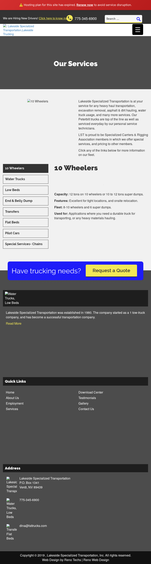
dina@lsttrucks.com (33, 525)
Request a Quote (111, 270)
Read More (13, 323)
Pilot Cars (12, 233)
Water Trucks (15, 179)
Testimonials (87, 397)
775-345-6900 (29, 499)
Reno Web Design (96, 559)
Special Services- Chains (23, 244)
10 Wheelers (14, 168)
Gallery (83, 403)
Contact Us (86, 409)
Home (10, 392)
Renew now (84, 5)
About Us (12, 397)
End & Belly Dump (18, 201)
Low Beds (12, 190)
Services (12, 409)
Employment (14, 403)
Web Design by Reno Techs (61, 559)
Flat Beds (12, 222)
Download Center (90, 392)
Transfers (12, 212)
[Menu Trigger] (137, 29)
